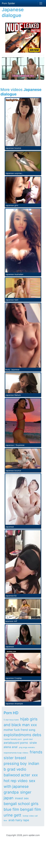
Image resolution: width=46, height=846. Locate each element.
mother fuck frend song (19, 730)
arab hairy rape (18, 820)
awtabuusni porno (16, 742)
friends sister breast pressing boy (23, 758)
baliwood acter (17, 775)
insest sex (22, 798)
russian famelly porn (13, 739)
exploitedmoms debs (22, 734)
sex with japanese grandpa (19, 786)
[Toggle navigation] (41, 3)
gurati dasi (28, 739)
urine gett (12, 815)
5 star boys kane (11, 720)
